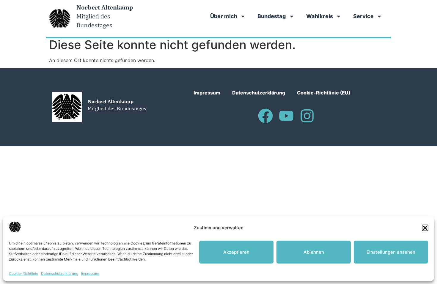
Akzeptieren (236, 252)
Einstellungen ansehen (391, 252)
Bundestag (271, 16)
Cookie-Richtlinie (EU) (323, 93)
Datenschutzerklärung (59, 273)
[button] (425, 228)
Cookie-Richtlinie (23, 273)
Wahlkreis (319, 16)
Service (363, 16)
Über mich (223, 16)
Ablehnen (314, 252)
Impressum (90, 273)
